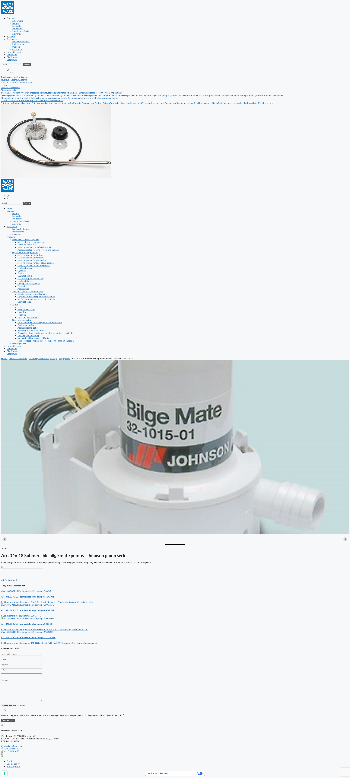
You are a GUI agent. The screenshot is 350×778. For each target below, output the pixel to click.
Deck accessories (53, 103)
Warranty (16, 33)
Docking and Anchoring (176, 103)
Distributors (12, 57)
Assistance (12, 39)
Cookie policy (13, 763)
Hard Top (28, 100)
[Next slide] (345, 539)
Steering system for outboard (15, 95)
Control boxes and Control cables (27, 291)
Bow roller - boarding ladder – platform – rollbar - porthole (137, 103)
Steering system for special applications (101, 95)
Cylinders (172, 95)
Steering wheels (8, 90)
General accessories (21, 320)
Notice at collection (158, 773)
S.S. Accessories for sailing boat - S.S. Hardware (23, 103)
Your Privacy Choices (184, 773)
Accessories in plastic (72, 103)
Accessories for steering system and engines (101, 92)
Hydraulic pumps (160, 95)
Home (9, 208)
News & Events (14, 52)
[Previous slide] (5, 539)
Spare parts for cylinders (251, 95)
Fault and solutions (21, 41)
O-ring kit (267, 95)
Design (15, 23)
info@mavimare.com (13, 746)
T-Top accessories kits (52, 100)
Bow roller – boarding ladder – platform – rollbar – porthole (45, 333)
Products (11, 36)
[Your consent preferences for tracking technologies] (4, 773)
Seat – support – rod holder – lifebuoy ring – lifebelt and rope (46, 340)
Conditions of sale (20, 31)
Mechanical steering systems (14, 92)
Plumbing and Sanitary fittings (96, 103)
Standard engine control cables (15, 98)
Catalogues (12, 59)
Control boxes (111, 98)
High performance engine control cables (49, 98)
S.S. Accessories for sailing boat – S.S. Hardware (40, 322)
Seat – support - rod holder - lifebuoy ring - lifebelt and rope (245, 103)
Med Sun (37, 100)
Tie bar (180, 95)
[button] (175, 539)
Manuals (16, 46)
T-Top (4, 100)
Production (17, 28)
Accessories (277, 95)
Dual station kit (191, 95)
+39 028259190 (11, 748)
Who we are (17, 20)
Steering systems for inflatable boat (64, 92)
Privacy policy (13, 766)
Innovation (17, 26)
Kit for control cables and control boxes (86, 98)
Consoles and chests (37, 92)
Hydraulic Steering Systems (25, 252)
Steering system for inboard (42, 95)
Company (11, 18)
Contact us (12, 54)
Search (27, 65)
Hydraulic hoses (232, 95)
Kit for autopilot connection (211, 95)
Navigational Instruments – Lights (33, 338)
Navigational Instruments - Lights (202, 103)
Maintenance (18, 44)
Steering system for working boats (136, 95)
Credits (10, 761)
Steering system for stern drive (69, 95)
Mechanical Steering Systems (25, 239)
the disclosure (25, 715)
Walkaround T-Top (15, 100)
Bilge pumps (64, 358)
